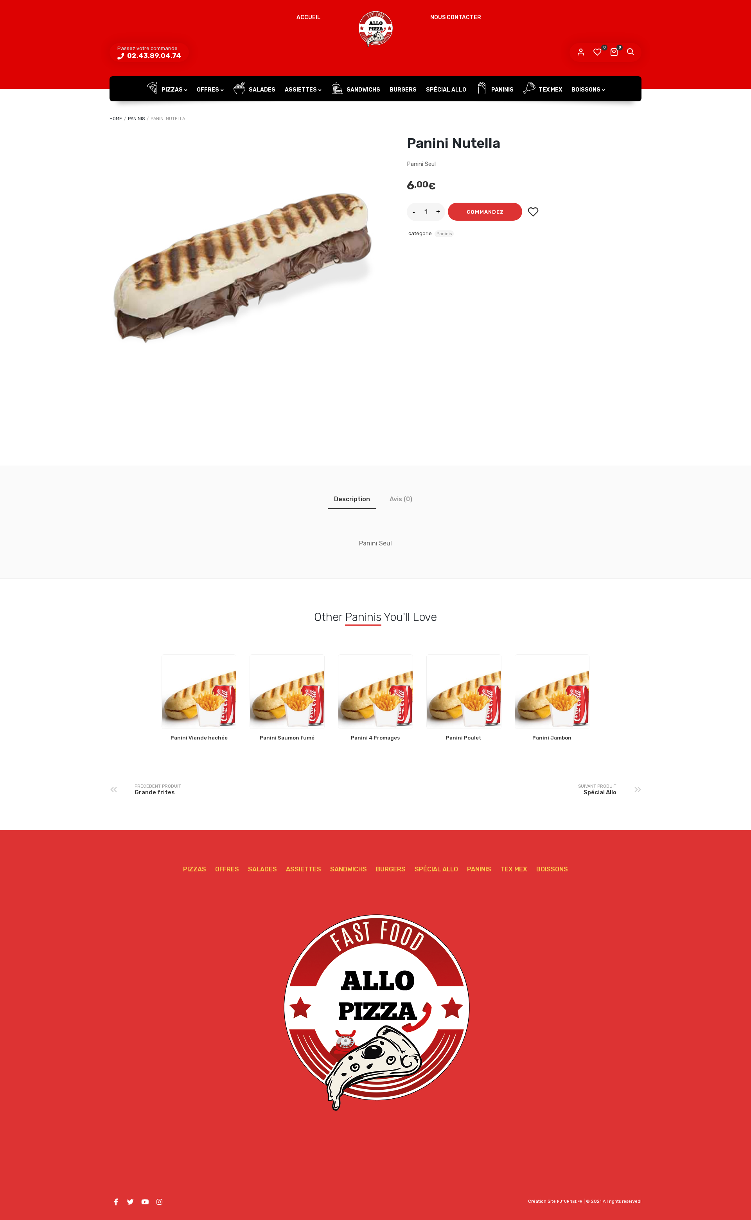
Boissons (585, 89)
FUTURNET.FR (569, 1201)
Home (116, 118)
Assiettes (301, 89)
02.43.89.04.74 (153, 55)
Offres (208, 89)
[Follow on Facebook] (116, 1202)
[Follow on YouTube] (144, 1202)
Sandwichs (362, 89)
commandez (485, 212)
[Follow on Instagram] (159, 1202)
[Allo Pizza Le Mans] (375, 29)
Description (352, 499)
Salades (261, 89)
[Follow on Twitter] (130, 1202)
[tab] (352, 499)
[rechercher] (630, 52)
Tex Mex (549, 89)
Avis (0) (401, 499)
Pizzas (171, 89)
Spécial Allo (446, 89)
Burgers (403, 89)
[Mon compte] (581, 52)
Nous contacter (455, 17)
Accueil (308, 17)
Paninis (502, 89)
